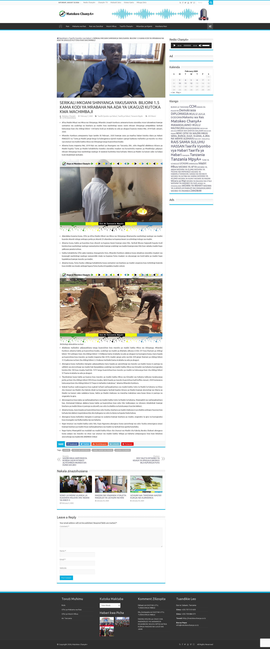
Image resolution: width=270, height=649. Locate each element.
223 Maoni (152, 116)
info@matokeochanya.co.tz (187, 625)
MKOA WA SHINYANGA (81, 450)
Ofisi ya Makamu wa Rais (72, 610)
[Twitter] (185, 2)
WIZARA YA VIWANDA (180, 191)
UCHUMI (184, 163)
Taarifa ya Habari (124, 116)
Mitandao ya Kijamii (144, 26)
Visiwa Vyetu (129, 2)
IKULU (193, 113)
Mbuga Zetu (141, 2)
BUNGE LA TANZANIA (180, 107)
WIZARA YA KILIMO (186, 178)
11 (185, 83)
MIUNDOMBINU (192, 128)
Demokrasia (187, 110)
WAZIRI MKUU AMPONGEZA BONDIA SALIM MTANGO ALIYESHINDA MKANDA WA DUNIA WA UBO (75, 460)
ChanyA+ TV (103, 2)
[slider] (206, 45)
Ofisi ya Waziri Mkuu (70, 614)
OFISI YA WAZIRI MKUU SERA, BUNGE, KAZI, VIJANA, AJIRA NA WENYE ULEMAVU (190, 136)
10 (180, 83)
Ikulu (63, 605)
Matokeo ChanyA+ (69, 116)
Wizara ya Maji (178, 181)
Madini (66, 450)
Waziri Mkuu (111, 26)
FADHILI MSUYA (144, 619)
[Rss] (180, 2)
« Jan (173, 92)
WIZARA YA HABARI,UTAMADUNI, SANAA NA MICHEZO (189, 173)
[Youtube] (188, 2)
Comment (64, 526)
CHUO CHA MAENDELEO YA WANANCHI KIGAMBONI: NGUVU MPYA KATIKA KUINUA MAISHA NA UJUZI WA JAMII (152, 624)
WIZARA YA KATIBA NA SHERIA (184, 176)
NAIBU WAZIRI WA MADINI (102, 450)
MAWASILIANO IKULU (186, 125)
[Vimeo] (191, 2)
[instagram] (194, 2)
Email (63, 559)
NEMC (179, 133)
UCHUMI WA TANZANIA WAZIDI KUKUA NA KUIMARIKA (145, 496)
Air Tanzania (67, 618)
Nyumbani (63, 38)
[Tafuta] (211, 2)
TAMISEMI (185, 155)
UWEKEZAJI (193, 164)
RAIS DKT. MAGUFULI (202, 139)
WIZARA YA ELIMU (185, 169)
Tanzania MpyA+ (137, 116)
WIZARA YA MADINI (123, 450)
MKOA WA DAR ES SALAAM (190, 130)
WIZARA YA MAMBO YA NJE (184, 183)
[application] (191, 45)
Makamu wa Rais (79, 26)
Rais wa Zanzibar (96, 26)
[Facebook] (183, 2)
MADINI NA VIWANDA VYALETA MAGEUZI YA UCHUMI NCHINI (110, 496)
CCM (192, 106)
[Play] (174, 45)
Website (63, 568)
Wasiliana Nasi (161, 26)
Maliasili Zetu (116, 2)
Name (63, 551)
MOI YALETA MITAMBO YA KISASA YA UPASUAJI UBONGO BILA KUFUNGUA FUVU (146, 459)
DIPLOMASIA (180, 113)
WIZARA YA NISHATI (192, 185)
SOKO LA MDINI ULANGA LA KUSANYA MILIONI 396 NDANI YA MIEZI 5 (74, 497)
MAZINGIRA (178, 128)
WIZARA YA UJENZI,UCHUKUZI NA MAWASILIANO (191, 187)
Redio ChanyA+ (89, 2)
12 (191, 83)
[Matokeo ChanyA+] (76, 13)
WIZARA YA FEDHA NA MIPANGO (188, 170)
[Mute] (200, 45)
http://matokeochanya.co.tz (194, 618)
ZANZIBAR (196, 190)
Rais (67, 26)
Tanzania (197, 154)
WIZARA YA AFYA (188, 166)
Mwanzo (60, 26)
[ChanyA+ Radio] (160, 14)
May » (178, 92)
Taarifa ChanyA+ (126, 26)
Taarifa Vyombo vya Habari (80, 38)
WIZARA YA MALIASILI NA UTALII (199, 181)
